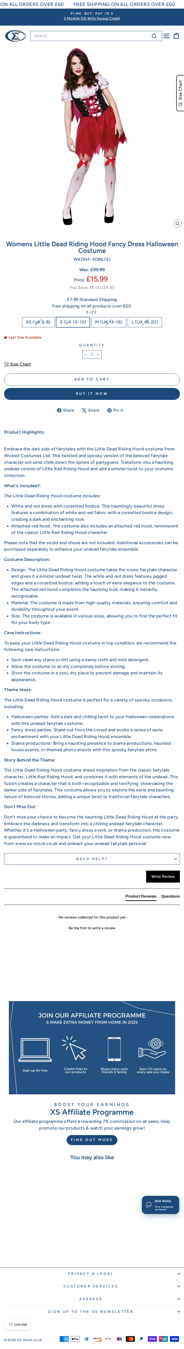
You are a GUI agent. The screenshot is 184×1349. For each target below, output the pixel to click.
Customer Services (90, 1286)
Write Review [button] (163, 876)
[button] (92, 927)
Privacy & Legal (91, 1273)
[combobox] (96, 36)
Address (91, 1299)
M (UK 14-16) (108, 322)
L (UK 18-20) (145, 322)
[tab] (141, 897)
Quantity (92, 345)
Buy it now (92, 394)
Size (92, 312)
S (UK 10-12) (73, 322)
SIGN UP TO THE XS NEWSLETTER (91, 1312)
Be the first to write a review (92, 928)
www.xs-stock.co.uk (36, 843)
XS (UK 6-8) (38, 322)
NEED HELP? (92, 859)
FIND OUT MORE (92, 1140)
